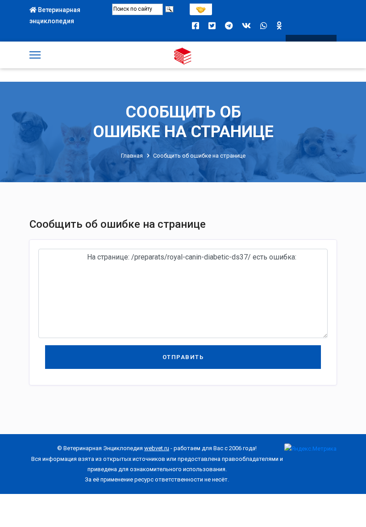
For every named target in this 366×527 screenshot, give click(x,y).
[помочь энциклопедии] (201, 7)
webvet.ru (156, 448)
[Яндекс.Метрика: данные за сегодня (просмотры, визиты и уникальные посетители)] (310, 448)
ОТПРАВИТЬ (183, 357)
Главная (132, 155)
